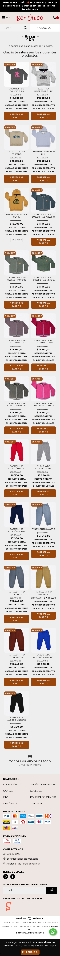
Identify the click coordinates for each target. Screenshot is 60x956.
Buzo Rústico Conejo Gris (16, 90)
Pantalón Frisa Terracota (16, 656)
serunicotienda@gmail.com (22, 858)
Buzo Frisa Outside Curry (16, 215)
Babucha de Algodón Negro (16, 718)
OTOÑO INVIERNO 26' (43, 784)
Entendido (30, 952)
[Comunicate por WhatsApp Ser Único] (53, 931)
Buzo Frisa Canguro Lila (43, 153)
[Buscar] (25, 28)
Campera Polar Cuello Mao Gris (16, 278)
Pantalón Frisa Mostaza (43, 593)
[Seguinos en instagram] (5, 876)
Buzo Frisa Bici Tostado (16, 153)
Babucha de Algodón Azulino (43, 656)
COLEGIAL (36, 790)
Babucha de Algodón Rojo (16, 467)
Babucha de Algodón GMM (43, 467)
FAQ (5, 797)
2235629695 (13, 854)
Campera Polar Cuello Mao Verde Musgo (43, 278)
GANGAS (8, 790)
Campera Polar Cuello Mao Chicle (43, 404)
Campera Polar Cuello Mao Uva (17, 341)
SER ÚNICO (10, 803)
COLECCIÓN (10, 784)
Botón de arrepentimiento (30, 933)
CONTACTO (36, 803)
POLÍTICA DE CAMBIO (43, 797)
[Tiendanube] (30, 919)
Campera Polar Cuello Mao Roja (43, 341)
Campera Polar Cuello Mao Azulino (43, 215)
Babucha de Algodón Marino (16, 530)
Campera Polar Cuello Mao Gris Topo (16, 404)
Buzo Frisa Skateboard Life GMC (43, 90)
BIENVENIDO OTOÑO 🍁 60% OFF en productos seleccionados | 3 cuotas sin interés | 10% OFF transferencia (30, 5)
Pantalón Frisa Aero (43, 529)
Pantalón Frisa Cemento (16, 593)
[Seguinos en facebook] (12, 876)
